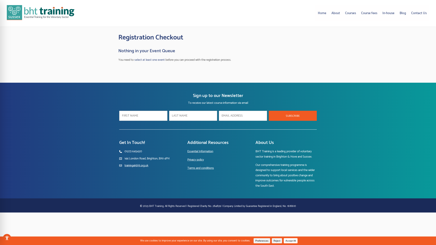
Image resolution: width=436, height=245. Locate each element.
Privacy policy (195, 159)
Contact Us (419, 13)
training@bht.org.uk (136, 165)
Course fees (369, 13)
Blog (403, 13)
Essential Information (200, 151)
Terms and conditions (200, 168)
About (335, 13)
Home (322, 13)
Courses (350, 13)
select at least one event (149, 59)
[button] (293, 116)
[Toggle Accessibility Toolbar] (7, 238)
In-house (388, 13)
